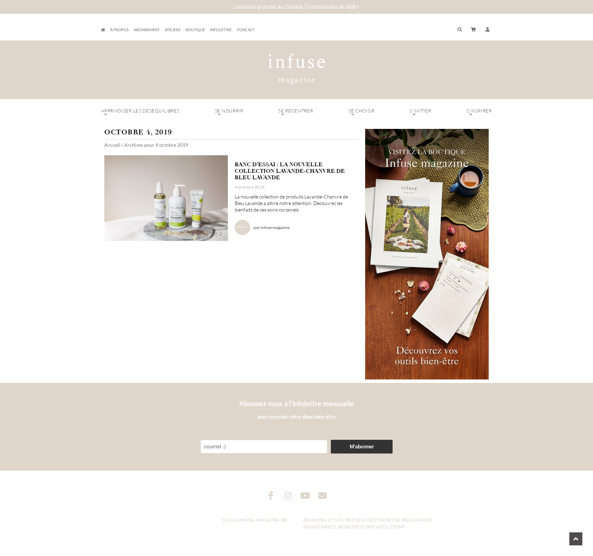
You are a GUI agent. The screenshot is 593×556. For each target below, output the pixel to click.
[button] (488, 30)
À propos (119, 29)
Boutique (195, 29)
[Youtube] (305, 495)
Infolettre (221, 29)
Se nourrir (229, 110)
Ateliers (173, 29)
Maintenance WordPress (334, 527)
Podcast (245, 29)
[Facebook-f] (271, 495)
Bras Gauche (417, 520)
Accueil (112, 145)
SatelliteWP (390, 527)
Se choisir (361, 110)
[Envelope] (322, 495)
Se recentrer (295, 110)
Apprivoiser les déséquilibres (140, 110)
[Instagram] (288, 495)
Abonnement (147, 29)
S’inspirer (479, 110)
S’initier (420, 110)
